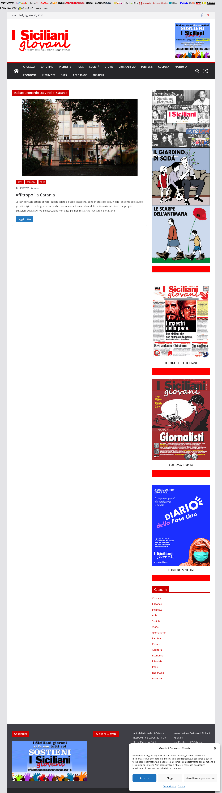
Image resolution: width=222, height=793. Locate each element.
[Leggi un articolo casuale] (206, 71)
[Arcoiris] (22, 3)
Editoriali (46, 66)
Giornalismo (127, 66)
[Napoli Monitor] (133, 3)
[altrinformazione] (33, 8)
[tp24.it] (192, 3)
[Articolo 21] (34, 3)
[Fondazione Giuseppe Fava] (204, 3)
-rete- (19, 182)
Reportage (80, 75)
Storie (109, 66)
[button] (215, 748)
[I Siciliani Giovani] (16, 71)
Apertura (181, 66)
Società (94, 66)
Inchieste (65, 66)
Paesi (64, 75)
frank (36, 188)
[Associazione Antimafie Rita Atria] (153, 3)
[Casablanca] (44, 3)
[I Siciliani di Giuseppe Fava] (211, 3)
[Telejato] (184, 3)
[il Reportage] (103, 3)
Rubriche (99, 75)
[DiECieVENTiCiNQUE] (71, 3)
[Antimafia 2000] (7, 3)
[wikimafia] (198, 3)
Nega (170, 778)
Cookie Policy (169, 786)
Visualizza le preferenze (200, 778)
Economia (29, 75)
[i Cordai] (89, 3)
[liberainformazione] (120, 3)
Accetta (144, 778)
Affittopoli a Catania (35, 195)
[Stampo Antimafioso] (174, 3)
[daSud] (53, 3)
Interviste (48, 75)
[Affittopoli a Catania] (79, 137)
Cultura (163, 66)
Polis (80, 66)
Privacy (181, 786)
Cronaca (29, 66)
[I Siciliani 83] (8, 8)
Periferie (147, 66)
